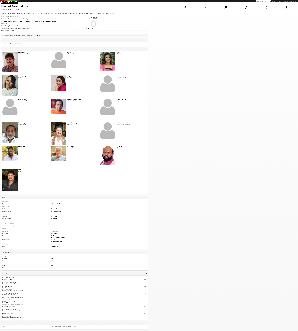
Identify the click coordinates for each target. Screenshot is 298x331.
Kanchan (13, 19)
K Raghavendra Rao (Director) (11, 21)
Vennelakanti (8, 316)
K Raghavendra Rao (56, 203)
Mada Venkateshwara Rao (122, 123)
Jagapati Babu (7, 19)
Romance (19, 26)
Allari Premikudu (14, 6)
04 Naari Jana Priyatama (8, 300)
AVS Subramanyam (120, 76)
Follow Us (286, 1)
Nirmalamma (70, 146)
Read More (38, 35)
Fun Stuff (5, 323)
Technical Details (6, 252)
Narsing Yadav (21, 146)
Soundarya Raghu (24, 19)
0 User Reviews (6, 40)
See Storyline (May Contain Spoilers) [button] (10, 16)
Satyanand (54, 209)
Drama (11, 26)
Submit (280, 1)
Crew (3, 197)
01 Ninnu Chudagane (7, 279)
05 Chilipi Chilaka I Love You (9, 306)
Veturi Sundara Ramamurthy (58, 237)
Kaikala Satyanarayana (73, 123)
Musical (15, 26)
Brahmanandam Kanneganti (74, 99)
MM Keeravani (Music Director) (48, 21)
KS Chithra (54, 239)
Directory (274, 1)
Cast (3, 49)
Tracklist (4, 274)
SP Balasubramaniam (56, 241)
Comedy (7, 26)
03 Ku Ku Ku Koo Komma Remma (10, 293)
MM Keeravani (54, 231)
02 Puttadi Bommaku (7, 286)
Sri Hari (20, 170)
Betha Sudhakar (22, 99)
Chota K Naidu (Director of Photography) (29, 21)
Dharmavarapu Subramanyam (25, 123)
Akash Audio (54, 233)
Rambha (18, 19)
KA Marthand (54, 246)
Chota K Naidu (55, 226)
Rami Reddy (119, 146)
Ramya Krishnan (71, 76)
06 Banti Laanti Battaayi (8, 313)
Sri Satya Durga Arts (56, 211)
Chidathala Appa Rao (121, 99)
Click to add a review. (18, 43)
